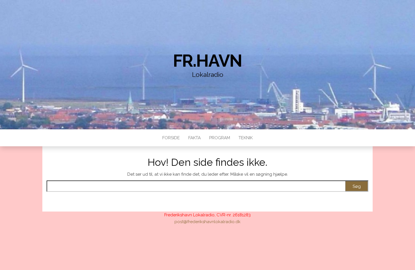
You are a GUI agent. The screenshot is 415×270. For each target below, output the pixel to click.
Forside (171, 137)
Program (219, 137)
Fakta (194, 137)
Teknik (246, 137)
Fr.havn (207, 61)
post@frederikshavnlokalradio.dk (207, 221)
